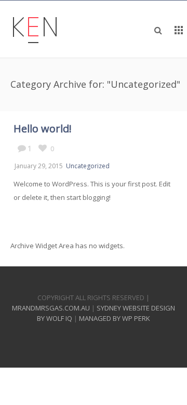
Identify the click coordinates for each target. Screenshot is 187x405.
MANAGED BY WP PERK (114, 318)
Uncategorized (88, 165)
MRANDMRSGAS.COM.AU (51, 308)
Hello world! (43, 129)
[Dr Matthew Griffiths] (35, 29)
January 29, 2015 (39, 165)
